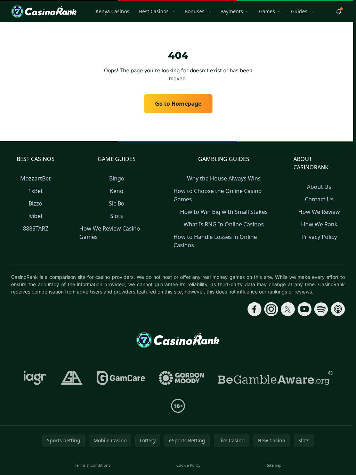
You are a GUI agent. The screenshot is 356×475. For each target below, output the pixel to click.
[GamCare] (121, 378)
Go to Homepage (178, 103)
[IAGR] (35, 378)
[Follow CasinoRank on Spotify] (321, 309)
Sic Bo (116, 203)
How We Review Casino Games (109, 233)
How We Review (319, 212)
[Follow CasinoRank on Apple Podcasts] (338, 309)
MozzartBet (35, 178)
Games (267, 11)
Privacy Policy (319, 237)
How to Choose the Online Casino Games (217, 195)
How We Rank (319, 224)
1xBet (35, 191)
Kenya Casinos (112, 11)
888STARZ (35, 228)
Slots (116, 216)
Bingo (116, 178)
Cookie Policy (188, 465)
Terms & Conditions (92, 465)
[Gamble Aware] (275, 378)
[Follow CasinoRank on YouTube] (305, 309)
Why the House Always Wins (224, 178)
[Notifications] (338, 11)
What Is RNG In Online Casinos (224, 224)
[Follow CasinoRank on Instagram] (271, 309)
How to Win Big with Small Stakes (224, 212)
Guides (299, 11)
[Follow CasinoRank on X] (288, 309)
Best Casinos (154, 11)
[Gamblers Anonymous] (71, 378)
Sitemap (274, 465)
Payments (231, 11)
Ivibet (35, 216)
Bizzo (35, 203)
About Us (319, 187)
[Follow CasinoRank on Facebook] (254, 309)
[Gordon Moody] (181, 378)
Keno (116, 191)
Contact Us (319, 199)
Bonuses (194, 11)
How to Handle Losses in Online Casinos (215, 241)
